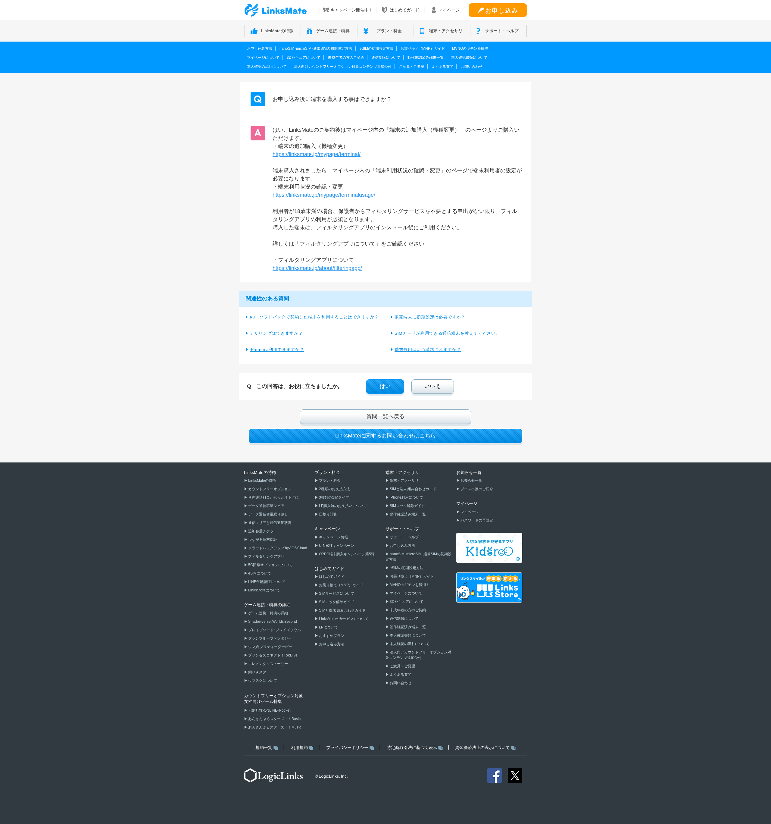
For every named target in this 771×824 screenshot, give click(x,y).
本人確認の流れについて (267, 66)
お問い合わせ (471, 66)
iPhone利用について (406, 497)
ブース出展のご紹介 (476, 489)
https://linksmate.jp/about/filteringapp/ (317, 268)
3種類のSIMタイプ (333, 497)
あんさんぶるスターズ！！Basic (274, 719)
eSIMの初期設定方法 (376, 48)
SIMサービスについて (336, 593)
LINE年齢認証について (266, 582)
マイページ (469, 512)
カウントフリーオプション (270, 489)
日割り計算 (327, 514)
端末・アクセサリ (404, 480)
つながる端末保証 (262, 539)
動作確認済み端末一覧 (425, 57)
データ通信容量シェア (266, 506)
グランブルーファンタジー (270, 638)
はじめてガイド (331, 577)
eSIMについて (259, 573)
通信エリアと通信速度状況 (270, 523)
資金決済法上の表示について (482, 747)
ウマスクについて (262, 680)
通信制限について (385, 57)
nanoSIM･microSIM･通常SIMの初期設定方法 (315, 48)
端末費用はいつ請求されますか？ (428, 349)
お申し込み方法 (259, 48)
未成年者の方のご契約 (346, 57)
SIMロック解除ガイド (336, 602)
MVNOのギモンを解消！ (472, 48)
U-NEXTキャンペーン (336, 546)
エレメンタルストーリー (268, 664)
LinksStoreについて (264, 590)
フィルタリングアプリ (266, 556)
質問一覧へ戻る (385, 416)
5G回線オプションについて (270, 565)
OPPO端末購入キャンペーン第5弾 (346, 554)
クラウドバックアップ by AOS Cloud (277, 548)
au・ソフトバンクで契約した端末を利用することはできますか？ (314, 317)
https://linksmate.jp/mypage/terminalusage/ (324, 195)
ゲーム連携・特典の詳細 (268, 613)
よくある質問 (442, 66)
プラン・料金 (329, 480)
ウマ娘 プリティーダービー (270, 647)
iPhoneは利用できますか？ (277, 349)
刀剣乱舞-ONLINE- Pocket (269, 710)
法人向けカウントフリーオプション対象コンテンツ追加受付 (343, 66)
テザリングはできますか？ (276, 333)
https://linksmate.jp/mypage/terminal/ (317, 154)
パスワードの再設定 (476, 520)
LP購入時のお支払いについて (342, 506)
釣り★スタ (257, 672)
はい (385, 386)
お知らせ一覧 (471, 480)
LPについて (328, 627)
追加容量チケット (262, 531)
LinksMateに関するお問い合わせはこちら (385, 436)
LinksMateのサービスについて (343, 619)
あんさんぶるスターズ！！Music (274, 727)
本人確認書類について (469, 57)
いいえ (432, 386)
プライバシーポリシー (347, 747)
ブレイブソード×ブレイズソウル (274, 630)
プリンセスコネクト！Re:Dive (273, 655)
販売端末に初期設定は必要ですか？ (430, 317)
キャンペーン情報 (333, 537)
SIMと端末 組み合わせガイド (342, 610)
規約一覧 (263, 747)
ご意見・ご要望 (411, 66)
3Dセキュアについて (303, 57)
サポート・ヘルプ (404, 537)
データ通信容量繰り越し (268, 514)
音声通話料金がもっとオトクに (273, 497)
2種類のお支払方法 (334, 489)
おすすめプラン (331, 636)
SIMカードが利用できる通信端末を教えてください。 (447, 333)
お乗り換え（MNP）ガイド (423, 48)
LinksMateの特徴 (262, 480)
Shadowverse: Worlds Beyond (272, 621)
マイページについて (263, 57)
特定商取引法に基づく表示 (412, 747)
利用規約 (299, 747)
